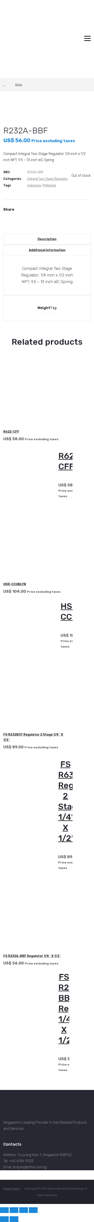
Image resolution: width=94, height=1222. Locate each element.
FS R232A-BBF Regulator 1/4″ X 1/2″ (32, 956)
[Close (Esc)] (33, 1210)
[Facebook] (4, 215)
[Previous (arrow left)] (4, 1219)
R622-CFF (11, 432)
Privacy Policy (11, 1188)
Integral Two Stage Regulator (47, 179)
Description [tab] (47, 239)
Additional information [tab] (47, 250)
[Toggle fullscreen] (14, 1210)
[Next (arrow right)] (14, 1219)
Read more (84, 438)
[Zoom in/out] (4, 1210)
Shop (18, 84)
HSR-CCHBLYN (14, 584)
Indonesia (34, 185)
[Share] (23, 1210)
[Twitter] (8, 215)
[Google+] (11, 215)
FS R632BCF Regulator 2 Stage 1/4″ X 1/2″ (33, 737)
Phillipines (49, 185)
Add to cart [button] (82, 963)
